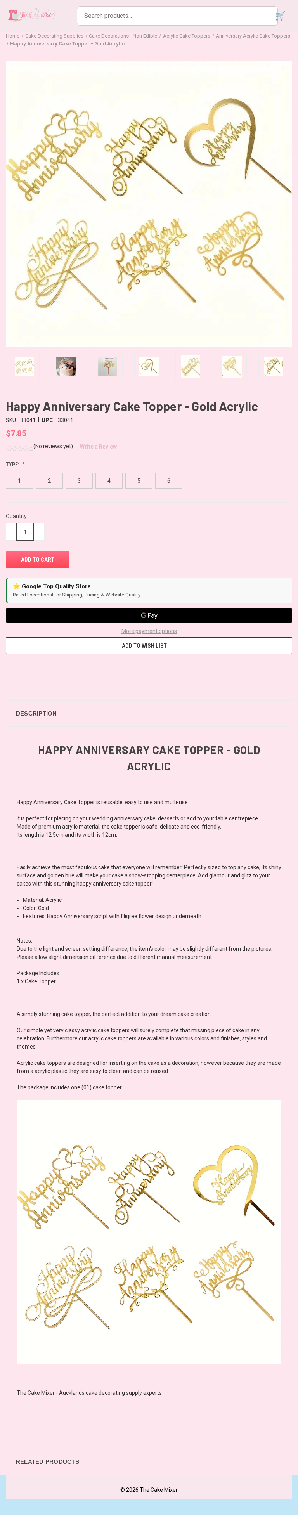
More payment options (149, 631)
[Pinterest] (67, 672)
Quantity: (17, 516)
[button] (95, 447)
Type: (13, 464)
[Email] (24, 672)
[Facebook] (10, 672)
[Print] (38, 672)
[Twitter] (53, 672)
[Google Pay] (149, 615)
